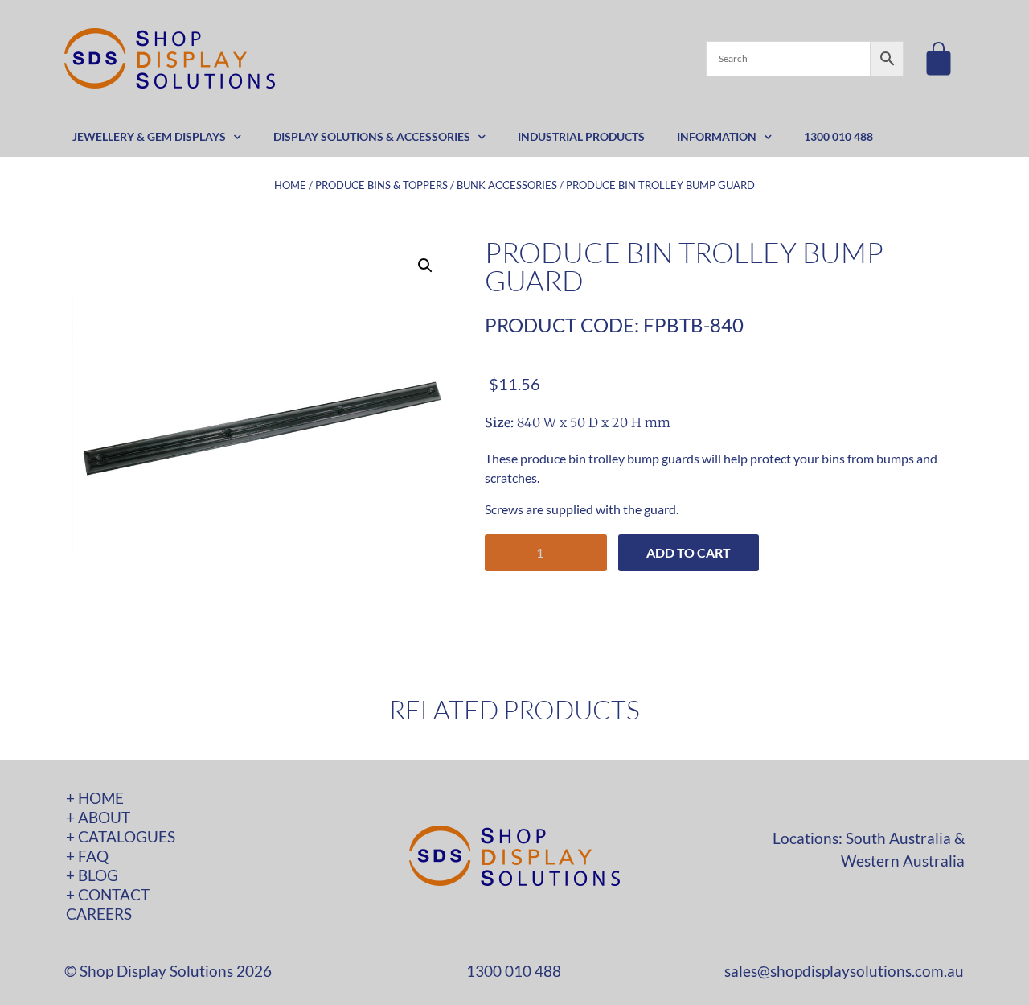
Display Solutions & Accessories (371, 136)
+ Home (95, 798)
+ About (98, 817)
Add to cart (688, 552)
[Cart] (938, 58)
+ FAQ (87, 855)
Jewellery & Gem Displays (149, 136)
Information (716, 136)
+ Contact (108, 894)
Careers (99, 913)
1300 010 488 (838, 136)
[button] (425, 265)
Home (290, 185)
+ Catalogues (120, 836)
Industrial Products (581, 136)
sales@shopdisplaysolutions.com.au (844, 971)
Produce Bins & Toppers (381, 185)
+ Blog (92, 875)
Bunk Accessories (507, 185)
